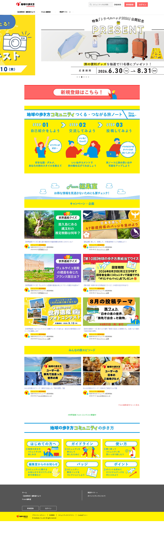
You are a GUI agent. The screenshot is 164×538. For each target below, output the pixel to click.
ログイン (142, 4)
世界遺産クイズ (43, 249)
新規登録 (129, 4)
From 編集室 (46, 12)
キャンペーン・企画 (103, 249)
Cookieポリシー (83, 515)
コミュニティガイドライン (66, 515)
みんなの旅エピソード (45, 396)
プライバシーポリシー (39, 515)
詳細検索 (117, 4)
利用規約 (52, 515)
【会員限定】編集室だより (25, 12)
